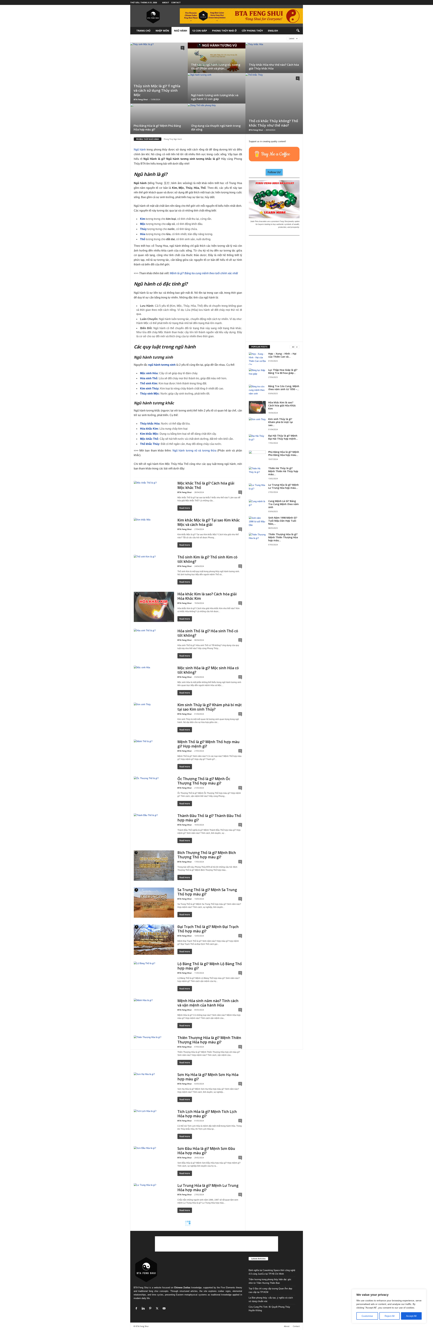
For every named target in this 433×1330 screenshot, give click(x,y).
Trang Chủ (143, 30)
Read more (184, 508)
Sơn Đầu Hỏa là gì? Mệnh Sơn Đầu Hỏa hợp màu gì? (206, 1150)
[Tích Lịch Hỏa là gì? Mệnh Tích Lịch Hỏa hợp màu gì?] (154, 1124)
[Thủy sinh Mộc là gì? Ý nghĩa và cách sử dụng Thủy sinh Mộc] (159, 64)
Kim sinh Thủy (149, 388)
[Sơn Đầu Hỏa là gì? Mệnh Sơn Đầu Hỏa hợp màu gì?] (154, 1161)
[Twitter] (157, 1308)
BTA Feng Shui (141, 99)
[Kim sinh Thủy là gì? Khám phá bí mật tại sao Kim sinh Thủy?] (154, 718)
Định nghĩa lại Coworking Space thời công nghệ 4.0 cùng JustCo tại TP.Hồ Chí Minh (272, 1272)
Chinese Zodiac (182, 1287)
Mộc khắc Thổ (149, 438)
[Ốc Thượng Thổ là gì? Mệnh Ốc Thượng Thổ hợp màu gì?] (154, 792)
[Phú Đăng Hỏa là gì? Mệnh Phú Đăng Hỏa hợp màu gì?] (257, 456)
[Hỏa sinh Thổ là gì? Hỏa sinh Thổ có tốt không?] (154, 644)
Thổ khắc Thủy (149, 443)
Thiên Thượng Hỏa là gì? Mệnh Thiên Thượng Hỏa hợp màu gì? (209, 1039)
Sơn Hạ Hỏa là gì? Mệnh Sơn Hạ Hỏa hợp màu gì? (207, 1076)
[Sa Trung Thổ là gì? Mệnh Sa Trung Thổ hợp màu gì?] (154, 903)
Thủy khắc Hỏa (149, 423)
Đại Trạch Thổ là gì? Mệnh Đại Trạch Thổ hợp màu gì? (208, 928)
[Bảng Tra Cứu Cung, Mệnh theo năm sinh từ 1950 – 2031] (257, 391)
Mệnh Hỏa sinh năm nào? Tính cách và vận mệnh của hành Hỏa (207, 1002)
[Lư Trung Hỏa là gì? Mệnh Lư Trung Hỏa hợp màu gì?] (154, 1198)
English (273, 30)
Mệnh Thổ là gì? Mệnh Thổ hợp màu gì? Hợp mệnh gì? (208, 744)
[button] (298, 30)
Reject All (389, 1316)
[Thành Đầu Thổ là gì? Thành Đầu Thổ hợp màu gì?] (154, 828)
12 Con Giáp (199, 30)
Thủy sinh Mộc (149, 393)
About (165, 2)
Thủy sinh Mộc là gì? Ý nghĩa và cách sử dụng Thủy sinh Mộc (157, 90)
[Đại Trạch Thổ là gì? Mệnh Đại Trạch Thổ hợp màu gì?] (154, 939)
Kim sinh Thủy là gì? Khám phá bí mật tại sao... (280, 422)
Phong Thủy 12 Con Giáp (227, 38)
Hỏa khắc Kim (149, 428)
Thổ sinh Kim (148, 383)
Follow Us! (274, 172)
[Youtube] (164, 1308)
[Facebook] (137, 1308)
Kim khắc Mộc (149, 433)
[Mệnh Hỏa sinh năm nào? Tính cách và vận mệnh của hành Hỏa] (154, 1014)
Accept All (411, 1316)
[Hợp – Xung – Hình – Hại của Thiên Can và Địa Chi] (257, 358)
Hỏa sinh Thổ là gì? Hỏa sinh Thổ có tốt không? (207, 633)
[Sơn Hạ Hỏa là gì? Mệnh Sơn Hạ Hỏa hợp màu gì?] (154, 1087)
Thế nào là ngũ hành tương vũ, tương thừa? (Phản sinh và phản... (215, 66)
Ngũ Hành (180, 30)
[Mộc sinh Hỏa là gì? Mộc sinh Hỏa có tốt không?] (154, 681)
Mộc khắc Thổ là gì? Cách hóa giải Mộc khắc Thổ (205, 485)
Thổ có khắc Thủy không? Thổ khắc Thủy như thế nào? (273, 123)
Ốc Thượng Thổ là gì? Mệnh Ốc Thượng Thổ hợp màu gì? (203, 780)
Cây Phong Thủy (252, 30)
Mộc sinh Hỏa (149, 373)
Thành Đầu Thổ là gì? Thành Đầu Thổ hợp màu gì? (209, 817)
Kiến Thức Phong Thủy (169, 38)
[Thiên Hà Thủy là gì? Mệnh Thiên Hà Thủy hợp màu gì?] (257, 473)
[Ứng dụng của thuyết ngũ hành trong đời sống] (216, 123)
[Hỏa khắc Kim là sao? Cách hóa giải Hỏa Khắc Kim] (154, 607)
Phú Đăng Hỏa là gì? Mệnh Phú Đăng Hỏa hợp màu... (283, 453)
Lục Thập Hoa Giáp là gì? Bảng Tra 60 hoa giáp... (282, 371)
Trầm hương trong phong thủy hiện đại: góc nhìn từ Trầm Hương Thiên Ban (270, 1281)
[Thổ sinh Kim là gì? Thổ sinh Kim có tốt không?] (154, 570)
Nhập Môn (162, 30)
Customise (367, 1316)
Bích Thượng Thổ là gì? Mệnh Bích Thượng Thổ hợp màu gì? (206, 854)
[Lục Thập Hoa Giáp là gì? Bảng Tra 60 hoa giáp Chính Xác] (257, 374)
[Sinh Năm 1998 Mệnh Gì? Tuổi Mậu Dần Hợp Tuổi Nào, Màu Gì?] (257, 522)
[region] (389, 1306)
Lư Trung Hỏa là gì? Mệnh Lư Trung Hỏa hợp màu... (283, 486)
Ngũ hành (140, 149)
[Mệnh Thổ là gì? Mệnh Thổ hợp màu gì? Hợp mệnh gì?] (154, 755)
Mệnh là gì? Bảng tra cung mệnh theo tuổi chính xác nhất (204, 273)
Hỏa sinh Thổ (148, 378)
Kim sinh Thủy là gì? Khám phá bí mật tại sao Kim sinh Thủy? (209, 707)
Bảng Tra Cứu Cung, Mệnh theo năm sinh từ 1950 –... (283, 388)
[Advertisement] (274, 288)
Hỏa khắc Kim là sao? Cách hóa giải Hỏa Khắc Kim (207, 596)
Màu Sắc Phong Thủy (198, 38)
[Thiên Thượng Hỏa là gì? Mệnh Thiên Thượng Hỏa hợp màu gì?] (154, 1050)
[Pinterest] (150, 1308)
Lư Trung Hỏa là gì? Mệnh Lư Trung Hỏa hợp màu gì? (207, 1187)
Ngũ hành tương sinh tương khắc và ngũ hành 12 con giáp (214, 97)
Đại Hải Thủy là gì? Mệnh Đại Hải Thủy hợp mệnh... (283, 437)
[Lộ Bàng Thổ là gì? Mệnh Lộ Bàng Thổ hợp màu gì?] (154, 977)
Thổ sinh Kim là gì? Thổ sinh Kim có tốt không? (207, 559)
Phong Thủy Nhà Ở (224, 30)
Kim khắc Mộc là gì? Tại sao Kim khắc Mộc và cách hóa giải (208, 522)
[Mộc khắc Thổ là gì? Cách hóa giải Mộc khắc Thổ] (154, 496)
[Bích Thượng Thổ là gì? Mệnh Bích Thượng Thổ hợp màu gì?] (154, 865)
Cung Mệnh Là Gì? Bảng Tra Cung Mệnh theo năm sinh (283, 504)
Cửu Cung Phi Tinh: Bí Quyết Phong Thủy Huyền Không (269, 1309)
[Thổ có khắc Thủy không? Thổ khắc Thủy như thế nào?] (274, 94)
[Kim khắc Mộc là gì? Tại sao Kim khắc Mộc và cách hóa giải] (154, 533)
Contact (176, 2)
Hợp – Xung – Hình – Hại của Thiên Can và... (282, 355)
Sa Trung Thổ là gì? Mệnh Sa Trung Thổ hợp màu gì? (207, 891)
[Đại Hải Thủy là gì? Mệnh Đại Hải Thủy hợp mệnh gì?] (257, 440)
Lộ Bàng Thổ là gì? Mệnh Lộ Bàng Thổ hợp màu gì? (209, 966)
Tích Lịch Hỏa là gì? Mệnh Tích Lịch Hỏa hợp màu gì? (207, 1113)
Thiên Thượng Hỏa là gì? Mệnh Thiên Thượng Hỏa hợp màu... (283, 537)
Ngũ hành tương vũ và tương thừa (194, 450)
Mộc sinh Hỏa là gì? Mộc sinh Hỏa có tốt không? (208, 670)
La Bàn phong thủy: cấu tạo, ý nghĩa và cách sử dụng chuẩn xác (271, 1299)
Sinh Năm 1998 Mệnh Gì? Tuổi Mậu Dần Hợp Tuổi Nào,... (282, 520)
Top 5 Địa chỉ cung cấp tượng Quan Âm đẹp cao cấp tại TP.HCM (270, 1290)
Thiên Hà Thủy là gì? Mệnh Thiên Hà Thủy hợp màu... (283, 471)
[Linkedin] (144, 1308)
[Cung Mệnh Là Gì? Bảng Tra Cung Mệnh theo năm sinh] (257, 506)
